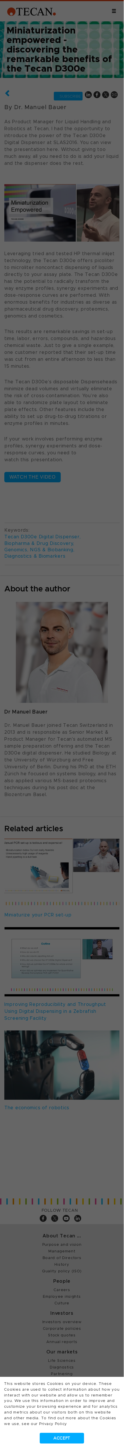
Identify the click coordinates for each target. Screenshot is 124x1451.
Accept (62, 1438)
